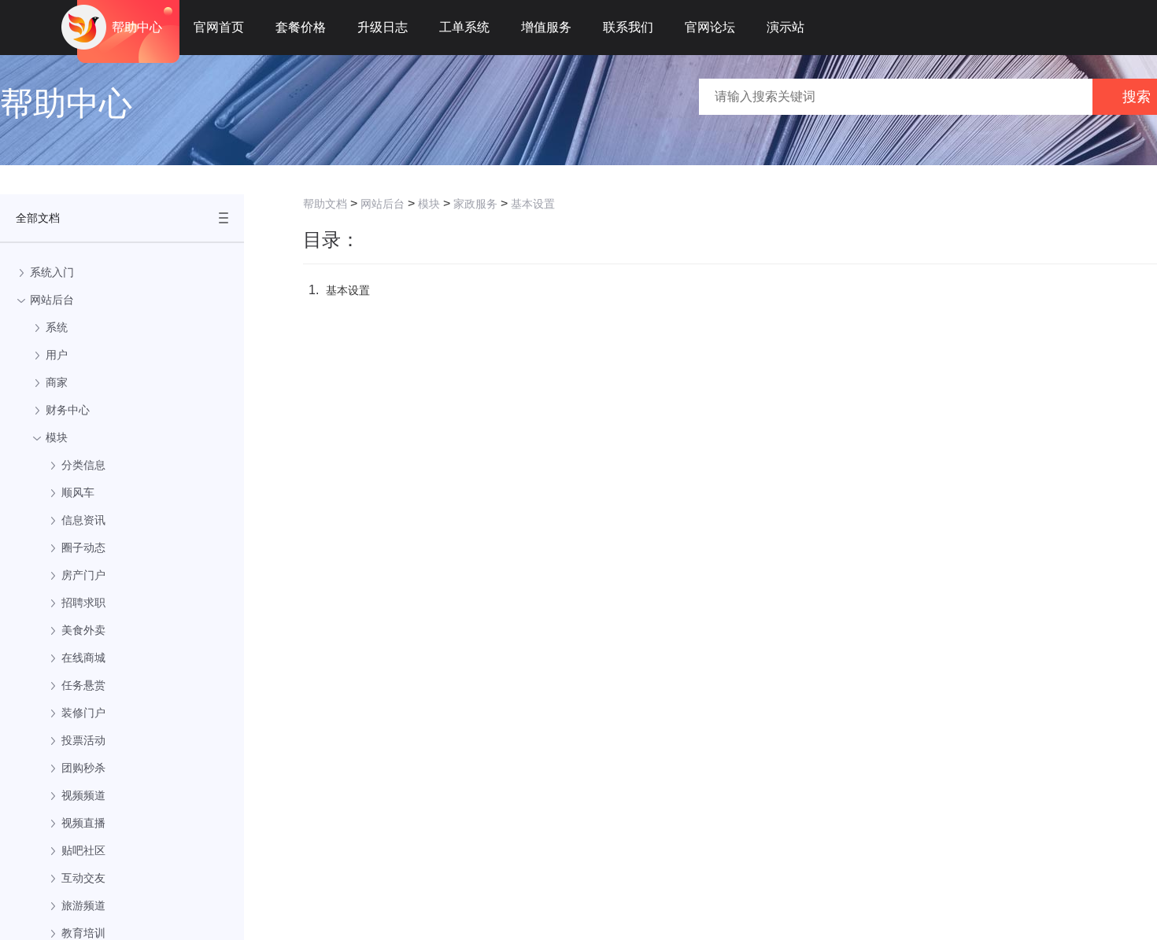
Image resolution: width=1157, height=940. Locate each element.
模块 (429, 203)
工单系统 (464, 27)
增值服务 (546, 27)
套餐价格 (300, 27)
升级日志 (382, 27)
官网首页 (219, 27)
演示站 (785, 27)
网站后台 (382, 203)
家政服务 (475, 203)
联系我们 (628, 27)
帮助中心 (137, 27)
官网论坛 (710, 27)
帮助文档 (325, 203)
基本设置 (533, 203)
